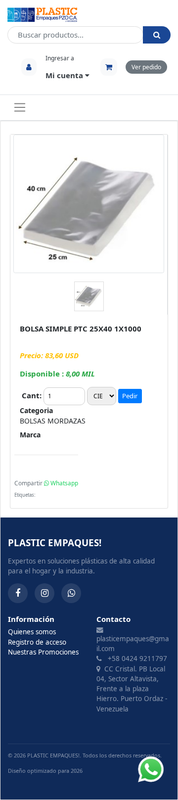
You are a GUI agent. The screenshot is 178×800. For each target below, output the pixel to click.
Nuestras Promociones (43, 652)
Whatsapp (63, 483)
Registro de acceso (37, 642)
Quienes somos (32, 631)
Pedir (129, 395)
